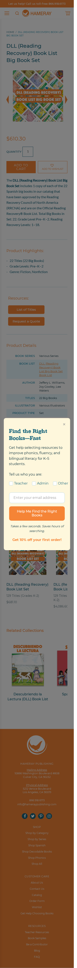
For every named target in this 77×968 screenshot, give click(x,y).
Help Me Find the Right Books (37, 513)
